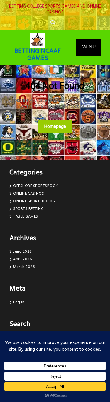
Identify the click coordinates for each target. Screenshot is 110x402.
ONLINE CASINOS (28, 194)
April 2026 (22, 259)
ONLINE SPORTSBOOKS (34, 201)
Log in (18, 302)
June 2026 (22, 252)
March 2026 (24, 267)
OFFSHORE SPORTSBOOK (35, 186)
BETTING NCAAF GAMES (37, 54)
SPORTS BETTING (28, 209)
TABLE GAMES (25, 216)
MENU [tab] (89, 47)
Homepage (57, 126)
